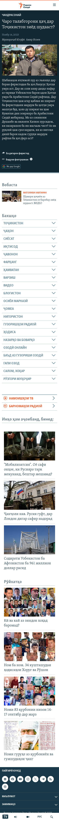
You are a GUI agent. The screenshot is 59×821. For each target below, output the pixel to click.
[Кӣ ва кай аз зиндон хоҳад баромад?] (29, 602)
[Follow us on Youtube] (20, 779)
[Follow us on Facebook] (13, 779)
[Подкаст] (5, 787)
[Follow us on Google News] (5, 779)
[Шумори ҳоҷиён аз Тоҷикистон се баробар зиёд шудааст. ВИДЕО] (11, 196)
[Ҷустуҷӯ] (52, 817)
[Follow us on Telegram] (43, 779)
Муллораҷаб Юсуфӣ (13, 39)
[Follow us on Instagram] (28, 779)
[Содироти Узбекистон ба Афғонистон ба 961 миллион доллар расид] (29, 539)
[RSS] (51, 779)
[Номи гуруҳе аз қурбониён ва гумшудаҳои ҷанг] (29, 735)
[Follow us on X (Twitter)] (35, 779)
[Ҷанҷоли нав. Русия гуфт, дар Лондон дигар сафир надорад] (29, 495)
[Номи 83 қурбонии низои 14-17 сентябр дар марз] (29, 691)
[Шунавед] (15, 817)
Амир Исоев (33, 39)
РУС (40, 817)
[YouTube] (28, 817)
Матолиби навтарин (35, 193)
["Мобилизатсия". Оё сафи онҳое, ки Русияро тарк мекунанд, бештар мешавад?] (29, 446)
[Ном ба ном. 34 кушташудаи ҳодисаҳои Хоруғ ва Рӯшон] (29, 646)
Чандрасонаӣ (11, 15)
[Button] (15, 154)
